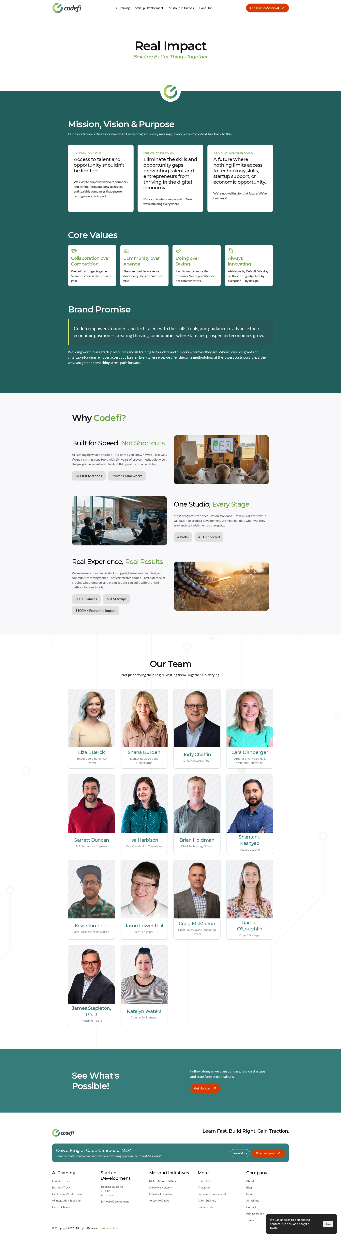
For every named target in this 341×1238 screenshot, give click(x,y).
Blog (249, 1187)
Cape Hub (204, 1181)
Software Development (115, 1201)
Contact (251, 1207)
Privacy (108, 1195)
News (249, 1194)
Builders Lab (205, 1207)
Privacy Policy (255, 1213)
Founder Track (61, 1181)
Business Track (61, 1187)
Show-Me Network (160, 1187)
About (250, 1181)
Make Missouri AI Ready (164, 1181)
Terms (250, 1220)
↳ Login (105, 1190)
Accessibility (110, 1228)
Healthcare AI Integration (67, 1194)
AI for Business (207, 1200)
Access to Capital (159, 1200)
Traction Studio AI (112, 1186)
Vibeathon (204, 1187)
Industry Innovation (161, 1194)
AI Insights (252, 1200)
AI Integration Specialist (66, 1200)
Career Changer (62, 1207)
